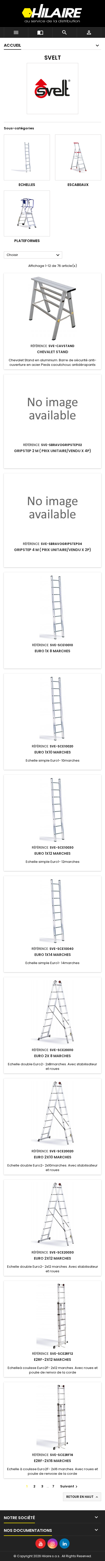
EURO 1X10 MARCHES (52, 752)
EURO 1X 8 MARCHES (52, 651)
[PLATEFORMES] (27, 213)
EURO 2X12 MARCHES (52, 1258)
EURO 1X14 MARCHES (52, 954)
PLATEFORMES (27, 240)
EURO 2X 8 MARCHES (52, 1055)
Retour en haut (82, 1497)
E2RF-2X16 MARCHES (52, 1460)
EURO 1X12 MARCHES (52, 853)
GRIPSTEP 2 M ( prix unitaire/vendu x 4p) (52, 450)
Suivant (69, 1486)
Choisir (34, 255)
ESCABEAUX (78, 184)
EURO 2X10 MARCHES (52, 1157)
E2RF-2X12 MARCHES (52, 1359)
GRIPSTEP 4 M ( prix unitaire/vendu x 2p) (52, 549)
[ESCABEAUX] (78, 157)
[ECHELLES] (27, 157)
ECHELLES (27, 184)
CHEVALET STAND (52, 351)
